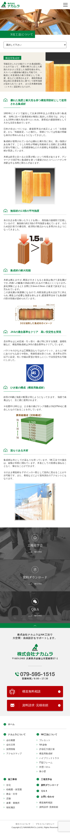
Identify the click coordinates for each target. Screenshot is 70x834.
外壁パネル (44, 767)
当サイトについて (22, 824)
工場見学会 (46, 779)
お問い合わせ (47, 796)
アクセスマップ (14, 753)
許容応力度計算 (47, 749)
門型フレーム (45, 762)
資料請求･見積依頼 (35, 705)
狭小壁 (42, 771)
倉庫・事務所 (13, 803)
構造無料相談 (31, 691)
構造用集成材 (45, 753)
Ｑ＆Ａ (44, 791)
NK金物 (43, 744)
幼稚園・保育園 (14, 789)
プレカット (44, 740)
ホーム (11, 724)
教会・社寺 (11, 794)
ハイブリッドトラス (49, 758)
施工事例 (12, 779)
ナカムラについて (17, 734)
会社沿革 (10, 744)
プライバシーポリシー (45, 824)
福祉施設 (10, 807)
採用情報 (10, 749)
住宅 (8, 785)
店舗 (8, 798)
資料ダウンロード (50, 785)
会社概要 (10, 740)
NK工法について (49, 734)
